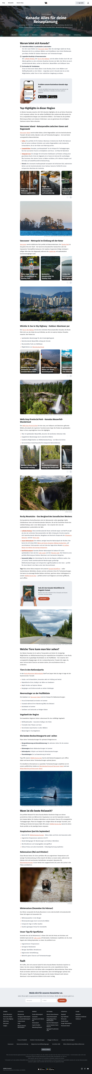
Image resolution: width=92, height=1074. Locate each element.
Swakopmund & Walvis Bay (38, 1019)
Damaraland (35, 1022)
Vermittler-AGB (56, 1044)
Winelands (63, 1019)
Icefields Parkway (30, 59)
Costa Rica (21, 1011)
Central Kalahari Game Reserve (52, 1025)
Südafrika (64, 1011)
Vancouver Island (43, 49)
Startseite (43, 14)
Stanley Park (65, 244)
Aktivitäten (35, 35)
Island (77, 1011)
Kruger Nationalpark (66, 1023)
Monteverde (21, 1014)
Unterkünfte (44, 35)
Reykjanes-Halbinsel (81, 1016)
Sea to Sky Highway (28, 330)
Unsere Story (20, 3)
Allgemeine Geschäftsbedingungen (40, 1044)
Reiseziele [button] (10, 3)
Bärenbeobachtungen (26, 862)
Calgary (5, 1025)
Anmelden (62, 1000)
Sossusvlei (35, 1016)
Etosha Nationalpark (37, 1014)
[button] (88, 3)
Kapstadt (63, 1014)
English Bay (52, 251)
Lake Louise (42, 553)
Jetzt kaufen (43, 598)
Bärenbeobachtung (38, 347)
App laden (81, 3)
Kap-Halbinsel (64, 1016)
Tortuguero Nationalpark (24, 1016)
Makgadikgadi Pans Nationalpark (51, 1019)
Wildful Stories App (30, 576)
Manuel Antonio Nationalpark (22, 1026)
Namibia (34, 1011)
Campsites (53, 35)
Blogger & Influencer (53, 1040)
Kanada (5, 1011)
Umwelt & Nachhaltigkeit (68, 1040)
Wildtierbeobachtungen (37, 835)
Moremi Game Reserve (52, 1014)
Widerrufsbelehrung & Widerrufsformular (73, 1044)
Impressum (10, 1044)
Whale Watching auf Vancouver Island (31, 768)
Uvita (19, 1023)
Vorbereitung (77, 35)
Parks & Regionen (24, 35)
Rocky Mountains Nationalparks (33, 673)
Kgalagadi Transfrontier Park (53, 1029)
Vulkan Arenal (21, 1021)
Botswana (49, 1011)
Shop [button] (3, 3)
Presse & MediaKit (22, 1040)
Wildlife (61, 35)
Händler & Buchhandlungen (37, 1040)
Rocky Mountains (7, 1014)
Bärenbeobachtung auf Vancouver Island (51, 766)
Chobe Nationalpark (52, 1016)
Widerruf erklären (46, 1049)
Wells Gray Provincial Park (30, 425)
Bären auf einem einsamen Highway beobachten (52, 543)
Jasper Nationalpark (27, 540)
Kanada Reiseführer (54, 569)
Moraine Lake (55, 553)
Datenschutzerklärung (22, 1044)
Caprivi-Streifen (36, 1025)
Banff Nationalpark (27, 550)
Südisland (78, 1019)
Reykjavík (78, 1014)
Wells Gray (6, 1021)
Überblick (14, 35)
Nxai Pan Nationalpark (52, 1022)
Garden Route (64, 1021)
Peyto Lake (36, 538)
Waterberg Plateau (37, 1027)
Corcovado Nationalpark (24, 1019)
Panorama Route (65, 1025)
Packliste (68, 35)
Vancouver (23, 244)
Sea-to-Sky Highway (43, 59)
